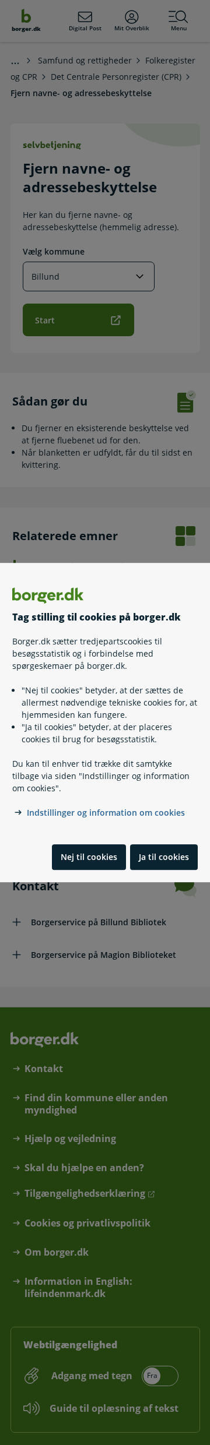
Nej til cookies (89, 856)
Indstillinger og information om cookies (106, 812)
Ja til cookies (164, 856)
